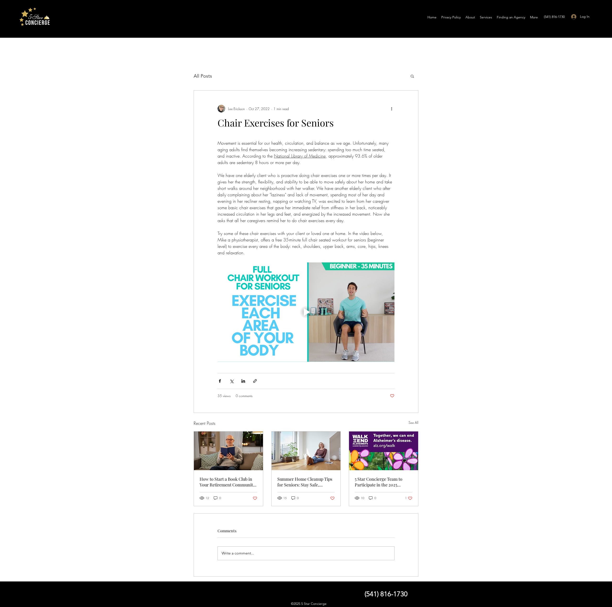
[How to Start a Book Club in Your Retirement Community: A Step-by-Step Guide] (228, 450)
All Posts (203, 76)
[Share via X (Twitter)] (231, 381)
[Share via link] (255, 381)
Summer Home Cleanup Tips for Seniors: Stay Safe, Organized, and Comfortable (304, 482)
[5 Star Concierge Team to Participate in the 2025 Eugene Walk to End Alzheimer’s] (383, 450)
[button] (412, 76)
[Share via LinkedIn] (243, 381)
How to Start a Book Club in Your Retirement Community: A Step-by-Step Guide (228, 482)
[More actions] (391, 109)
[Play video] (306, 312)
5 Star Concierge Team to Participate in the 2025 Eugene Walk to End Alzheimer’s (378, 482)
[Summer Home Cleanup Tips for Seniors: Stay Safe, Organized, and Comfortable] (306, 450)
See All (413, 422)
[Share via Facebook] (220, 381)
